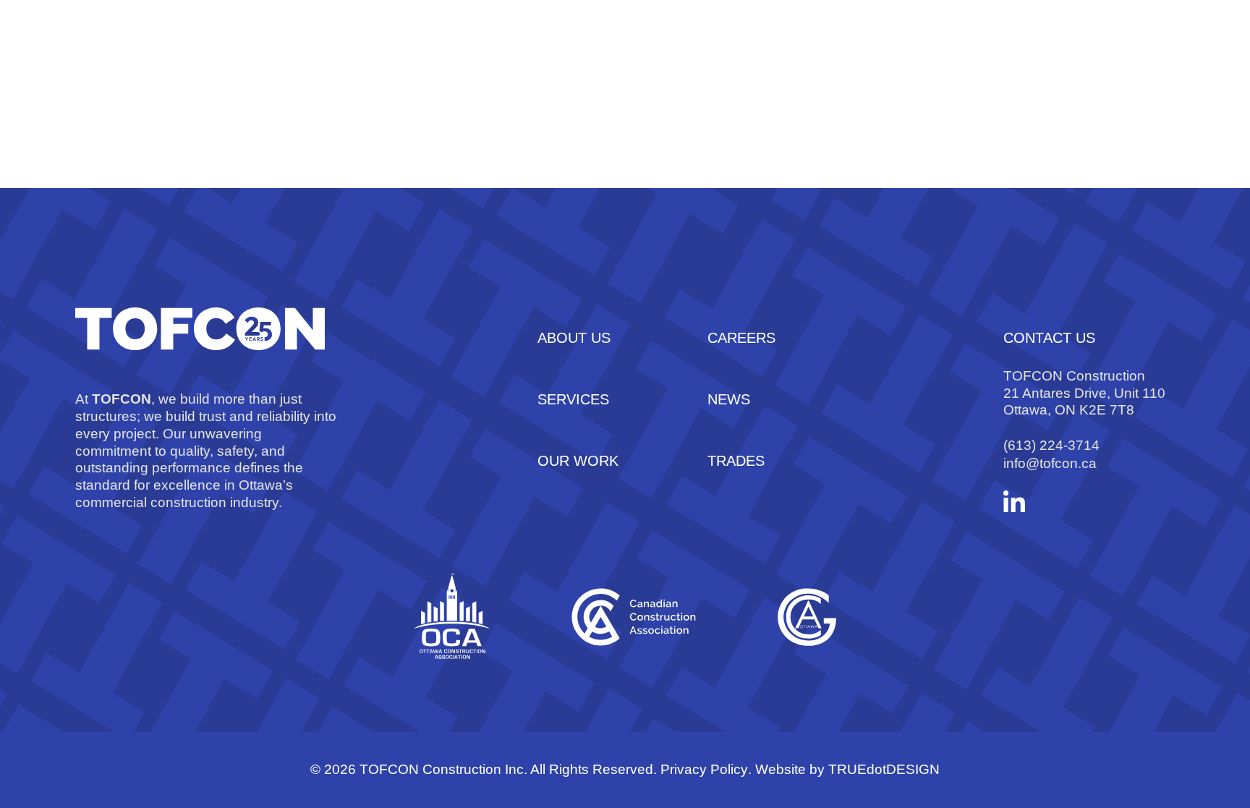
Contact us (884, 64)
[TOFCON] (167, 65)
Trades (1146, 64)
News (1056, 64)
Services (536, 64)
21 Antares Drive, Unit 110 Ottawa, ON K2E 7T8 (1084, 402)
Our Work (651, 64)
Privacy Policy (704, 769)
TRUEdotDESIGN (884, 769)
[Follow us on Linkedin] (1014, 501)
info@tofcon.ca (1050, 463)
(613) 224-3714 (1051, 445)
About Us (424, 64)
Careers (765, 64)
